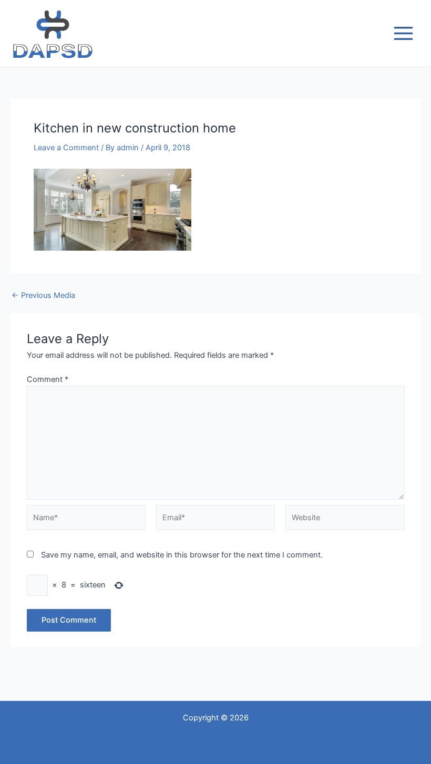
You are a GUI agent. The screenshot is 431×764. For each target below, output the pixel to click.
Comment (47, 379)
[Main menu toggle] (403, 33)
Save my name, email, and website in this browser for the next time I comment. (182, 555)
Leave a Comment (66, 147)
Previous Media (43, 296)
